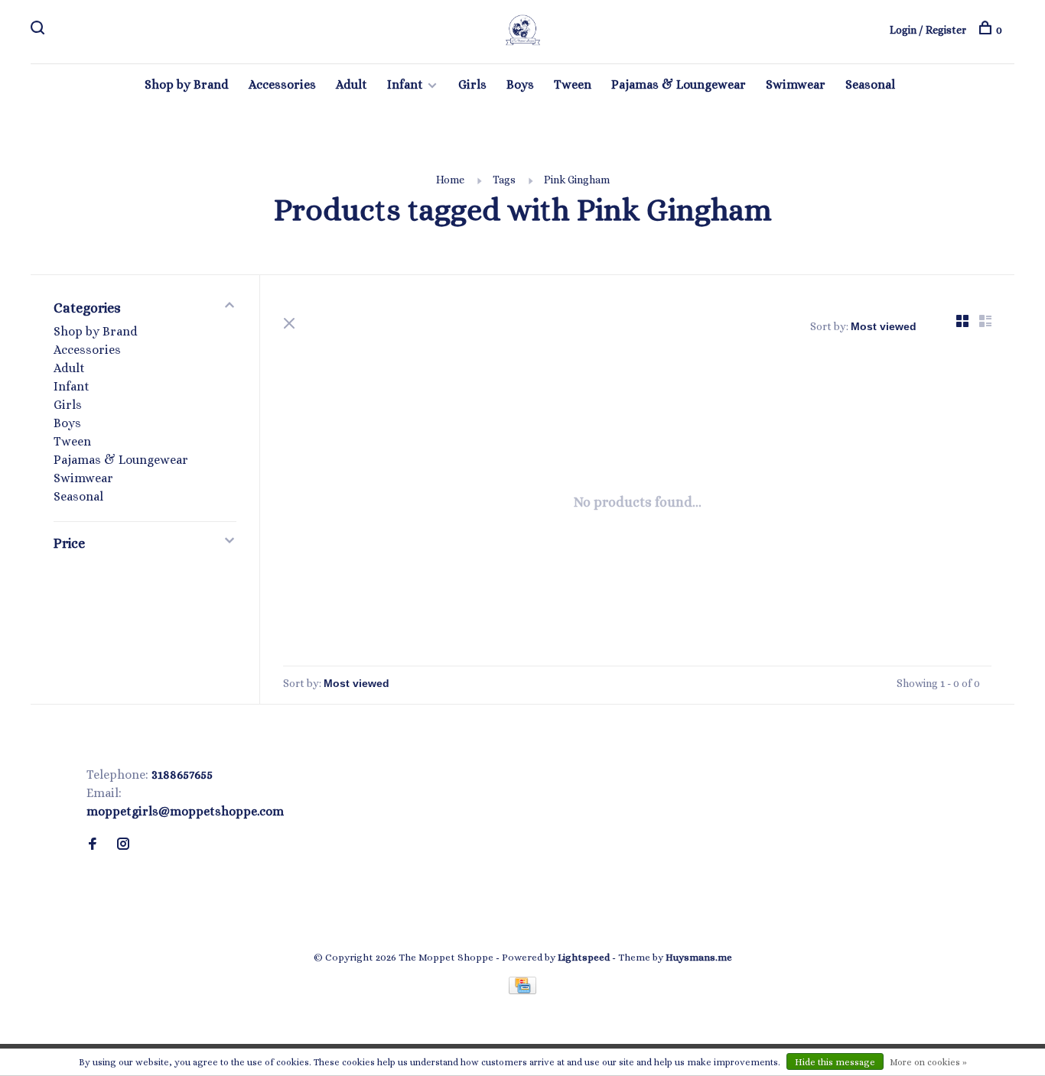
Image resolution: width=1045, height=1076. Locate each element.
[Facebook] (92, 845)
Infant (405, 84)
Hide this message (835, 1062)
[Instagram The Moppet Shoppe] (123, 845)
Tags (504, 179)
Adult (351, 84)
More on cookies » (928, 1062)
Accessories (282, 84)
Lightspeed (584, 957)
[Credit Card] (522, 990)
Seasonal (870, 84)
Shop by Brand (187, 84)
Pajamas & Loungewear (678, 84)
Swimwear (795, 84)
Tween (572, 84)
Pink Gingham (577, 179)
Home (450, 179)
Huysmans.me (699, 957)
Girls (472, 84)
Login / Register (928, 30)
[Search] (39, 30)
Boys (520, 84)
